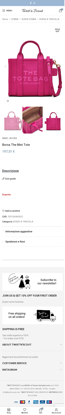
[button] (5, 66)
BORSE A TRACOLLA (49, 19)
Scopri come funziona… (13, 302)
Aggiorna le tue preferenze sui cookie (20, 357)
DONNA (14, 19)
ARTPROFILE (53, 392)
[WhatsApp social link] (34, 3)
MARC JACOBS (9, 138)
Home (5, 19)
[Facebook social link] (30, 3)
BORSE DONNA (29, 19)
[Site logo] (32, 10)
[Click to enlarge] (8, 101)
